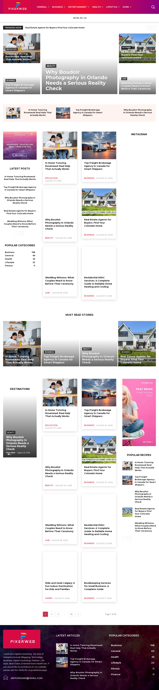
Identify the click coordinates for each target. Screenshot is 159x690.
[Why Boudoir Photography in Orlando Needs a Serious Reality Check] (79, 63)
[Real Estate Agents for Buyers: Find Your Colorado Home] (137, 48)
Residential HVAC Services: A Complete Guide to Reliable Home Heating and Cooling (98, 530)
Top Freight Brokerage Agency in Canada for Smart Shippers (87, 112)
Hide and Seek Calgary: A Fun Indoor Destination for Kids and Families (60, 586)
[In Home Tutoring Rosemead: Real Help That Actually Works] (21, 48)
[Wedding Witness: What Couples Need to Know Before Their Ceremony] (137, 79)
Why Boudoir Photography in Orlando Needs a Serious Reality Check (137, 112)
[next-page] (22, 233)
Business (11, 80)
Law (124, 79)
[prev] (149, 28)
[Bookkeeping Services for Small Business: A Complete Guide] (99, 565)
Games (48, 598)
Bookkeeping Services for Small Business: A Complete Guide (97, 586)
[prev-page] (17, 233)
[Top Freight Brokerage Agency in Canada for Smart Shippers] (21, 79)
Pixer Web (10, 452)
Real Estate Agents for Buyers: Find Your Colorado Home (55, 27)
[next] (154, 28)
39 (71, 614)
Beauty (51, 66)
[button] (153, 7)
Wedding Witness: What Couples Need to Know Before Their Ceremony (20, 224)
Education (12, 49)
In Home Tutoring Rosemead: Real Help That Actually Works (38, 112)
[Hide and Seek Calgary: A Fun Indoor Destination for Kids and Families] (60, 565)
